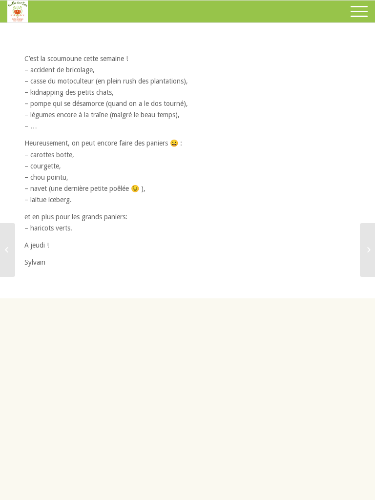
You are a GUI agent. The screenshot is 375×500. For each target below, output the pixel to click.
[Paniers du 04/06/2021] (7, 250)
